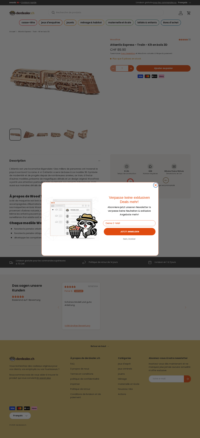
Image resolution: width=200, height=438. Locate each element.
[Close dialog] (155, 185)
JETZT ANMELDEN (129, 231)
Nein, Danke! (129, 238)
